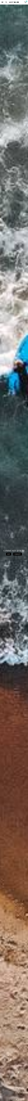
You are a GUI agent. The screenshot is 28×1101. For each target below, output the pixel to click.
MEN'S (18, 556)
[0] (25, 2)
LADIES (10, 556)
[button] (2, 2)
